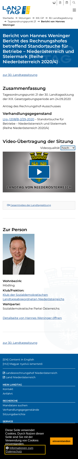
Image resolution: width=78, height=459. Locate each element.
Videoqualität (50, 148)
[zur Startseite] (16, 10)
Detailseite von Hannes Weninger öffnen (32, 318)
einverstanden (61, 441)
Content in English (21, 359)
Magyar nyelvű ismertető (25, 364)
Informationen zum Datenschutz (19, 450)
